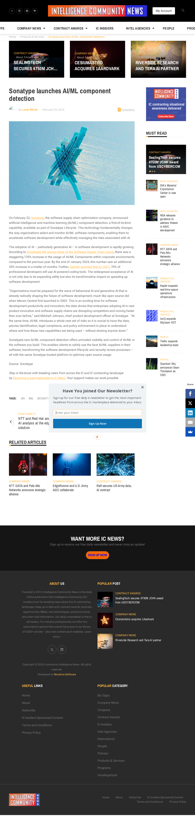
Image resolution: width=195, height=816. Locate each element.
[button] (97, 391)
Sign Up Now (97, 424)
